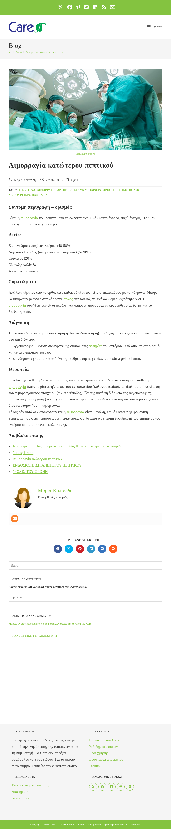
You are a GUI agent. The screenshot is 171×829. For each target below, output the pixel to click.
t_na (31, 190)
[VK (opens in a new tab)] (86, 7)
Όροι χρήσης (98, 753)
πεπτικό (120, 190)
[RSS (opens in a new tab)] (103, 7)
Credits (94, 766)
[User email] (14, 518)
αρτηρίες (64, 190)
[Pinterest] (121, 787)
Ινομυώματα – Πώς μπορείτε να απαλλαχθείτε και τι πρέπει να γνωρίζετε (69, 446)
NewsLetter (20, 798)
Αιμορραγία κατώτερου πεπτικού (44, 52)
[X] (93, 787)
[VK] (130, 787)
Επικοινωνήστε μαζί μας (30, 785)
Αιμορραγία (46, 190)
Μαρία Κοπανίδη (25, 180)
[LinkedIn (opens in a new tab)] (95, 7)
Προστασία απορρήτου (106, 759)
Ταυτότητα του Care (104, 740)
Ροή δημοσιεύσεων (103, 747)
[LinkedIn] (112, 787)
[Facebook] (102, 787)
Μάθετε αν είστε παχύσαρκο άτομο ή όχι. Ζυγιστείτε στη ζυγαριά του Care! (50, 623)
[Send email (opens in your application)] (111, 7)
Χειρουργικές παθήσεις (28, 195)
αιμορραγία (29, 218)
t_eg (22, 190)
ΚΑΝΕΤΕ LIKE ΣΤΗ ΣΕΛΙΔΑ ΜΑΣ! (35, 635)
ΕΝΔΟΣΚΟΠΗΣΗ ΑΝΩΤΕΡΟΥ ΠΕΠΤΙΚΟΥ (47, 465)
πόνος (134, 190)
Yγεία (74, 180)
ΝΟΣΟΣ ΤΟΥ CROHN (30, 471)
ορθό (107, 190)
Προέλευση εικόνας (85, 153)
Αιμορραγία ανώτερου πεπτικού (37, 459)
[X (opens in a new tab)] (60, 7)
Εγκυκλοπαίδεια (87, 190)
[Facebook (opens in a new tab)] (69, 7)
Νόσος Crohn (23, 452)
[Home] (10, 52)
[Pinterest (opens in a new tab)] (78, 7)
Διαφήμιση (20, 792)
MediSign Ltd (65, 824)
